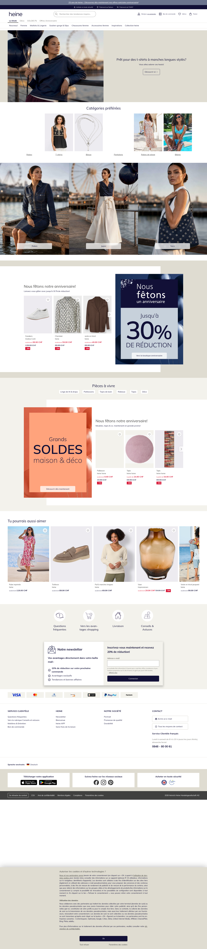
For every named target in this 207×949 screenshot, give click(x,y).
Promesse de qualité (113, 720)
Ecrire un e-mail (168, 719)
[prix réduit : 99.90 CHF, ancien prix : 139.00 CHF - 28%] (38, 315)
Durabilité (108, 723)
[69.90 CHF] (114, 554)
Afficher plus (113, 673)
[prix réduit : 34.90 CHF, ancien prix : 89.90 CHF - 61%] (169, 449)
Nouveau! (13, 25)
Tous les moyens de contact (170, 726)
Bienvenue (60, 720)
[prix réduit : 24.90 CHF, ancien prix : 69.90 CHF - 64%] (139, 449)
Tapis (133, 392)
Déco (22, 21)
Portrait (107, 717)
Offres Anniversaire (48, 21)
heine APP (60, 723)
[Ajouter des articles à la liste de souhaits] (48, 300)
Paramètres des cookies (118, 945)
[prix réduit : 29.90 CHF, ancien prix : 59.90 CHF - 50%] (157, 554)
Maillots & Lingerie (38, 25)
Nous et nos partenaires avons (71, 875)
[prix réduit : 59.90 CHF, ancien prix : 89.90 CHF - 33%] (68, 315)
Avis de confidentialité (46, 795)
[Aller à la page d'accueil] (15, 14)
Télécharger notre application (38, 776)
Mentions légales (64, 795)
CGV (33, 795)
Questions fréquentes (17, 717)
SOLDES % (32, 21)
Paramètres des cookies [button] (94, 795)
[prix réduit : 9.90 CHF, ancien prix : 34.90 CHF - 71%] (110, 449)
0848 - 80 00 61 (162, 746)
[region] (103, 908)
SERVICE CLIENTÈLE (18, 711)
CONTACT (157, 711)
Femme (23, 25)
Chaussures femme (80, 25)
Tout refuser (84, 945)
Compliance (77, 795)
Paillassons (89, 392)
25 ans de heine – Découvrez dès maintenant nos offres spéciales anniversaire (103, 2)
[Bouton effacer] (93, 14)
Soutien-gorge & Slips (59, 25)
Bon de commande (16, 727)
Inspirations (117, 25)
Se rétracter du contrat (18, 795)
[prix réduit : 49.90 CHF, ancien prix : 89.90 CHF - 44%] (97, 315)
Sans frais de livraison (65, 727)
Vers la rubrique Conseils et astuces (23, 720)
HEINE (59, 711)
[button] (110, 314)
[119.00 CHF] (28, 554)
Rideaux (121, 392)
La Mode (13, 21)
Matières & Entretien (17, 723)
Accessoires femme (100, 25)
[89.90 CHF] (71, 554)
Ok (103, 939)
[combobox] (80, 14)
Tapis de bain (106, 392)
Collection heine (132, 25)
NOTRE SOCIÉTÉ (112, 711)
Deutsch (34, 764)
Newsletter (61, 717)
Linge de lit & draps (69, 392)
